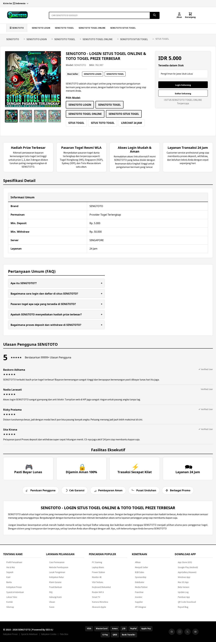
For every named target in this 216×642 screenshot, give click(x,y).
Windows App (184, 577)
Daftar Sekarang (183, 93)
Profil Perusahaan (14, 562)
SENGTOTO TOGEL (64, 27)
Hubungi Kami (55, 597)
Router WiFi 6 (98, 592)
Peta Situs (64, 634)
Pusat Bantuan (55, 587)
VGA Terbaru (97, 582)
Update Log (183, 592)
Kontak (9, 602)
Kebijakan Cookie (48, 634)
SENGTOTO (12, 39)
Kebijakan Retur (56, 577)
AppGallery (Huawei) (187, 572)
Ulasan (52, 602)
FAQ (50, 592)
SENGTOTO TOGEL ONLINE (92, 27)
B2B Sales (139, 572)
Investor (138, 597)
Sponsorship (140, 577)
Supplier (139, 602)
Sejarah (9, 572)
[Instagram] (180, 632)
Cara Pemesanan (57, 562)
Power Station (98, 572)
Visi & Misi (10, 567)
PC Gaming (97, 562)
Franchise (139, 592)
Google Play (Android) (188, 567)
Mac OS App (183, 582)
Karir (8, 577)
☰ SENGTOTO (17, 27)
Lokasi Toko (11, 597)
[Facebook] (172, 632)
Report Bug (183, 607)
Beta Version (183, 587)
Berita (9, 582)
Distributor (139, 582)
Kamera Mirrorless (100, 602)
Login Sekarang (183, 85)
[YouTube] (195, 632)
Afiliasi (138, 562)
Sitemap (10, 607)
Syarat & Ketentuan (15, 592)
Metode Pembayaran (58, 567)
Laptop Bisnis (98, 567)
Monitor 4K (97, 577)
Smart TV (96, 597)
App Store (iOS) (185, 562)
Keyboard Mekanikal (101, 587)
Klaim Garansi (55, 582)
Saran (51, 607)
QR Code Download (187, 602)
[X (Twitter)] (188, 632)
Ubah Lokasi (187, 73)
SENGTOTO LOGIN (41, 27)
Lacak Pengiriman (57, 572)
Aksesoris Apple (99, 607)
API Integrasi (140, 607)
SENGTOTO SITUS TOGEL (123, 27)
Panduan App (184, 597)
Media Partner (141, 587)
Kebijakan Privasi (14, 587)
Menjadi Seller (141, 567)
